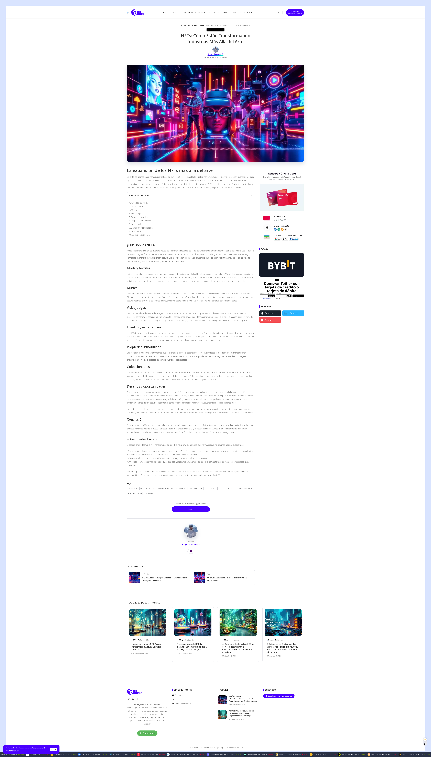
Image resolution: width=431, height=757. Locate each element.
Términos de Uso (13, 751)
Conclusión (136, 231)
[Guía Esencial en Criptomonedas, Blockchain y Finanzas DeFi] (139, 12)
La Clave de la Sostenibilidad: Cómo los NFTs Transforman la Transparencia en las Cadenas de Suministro (238, 648)
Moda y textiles (137, 206)
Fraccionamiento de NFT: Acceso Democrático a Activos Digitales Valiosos (146, 647)
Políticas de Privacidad (39, 748)
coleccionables (132, 488)
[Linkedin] (293, 313)
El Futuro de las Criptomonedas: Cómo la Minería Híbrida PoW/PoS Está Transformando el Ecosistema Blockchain (283, 648)
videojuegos (149, 493)
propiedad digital (211, 488)
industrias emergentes (165, 488)
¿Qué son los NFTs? (139, 202)
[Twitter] (270, 313)
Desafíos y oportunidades (142, 227)
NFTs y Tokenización (196, 25)
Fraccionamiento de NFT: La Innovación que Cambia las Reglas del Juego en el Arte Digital (192, 647)
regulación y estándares (244, 488)
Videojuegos (136, 213)
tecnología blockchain (135, 493)
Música (134, 210)
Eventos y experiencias (141, 217)
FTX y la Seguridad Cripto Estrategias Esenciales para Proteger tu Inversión (164, 579)
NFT (201, 488)
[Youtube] (270, 320)
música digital (193, 488)
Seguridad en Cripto (191, 681)
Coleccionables (137, 224)
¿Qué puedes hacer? (141, 234)
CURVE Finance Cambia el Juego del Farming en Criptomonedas (227, 579)
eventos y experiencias (147, 488)
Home (183, 25)
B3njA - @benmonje (216, 54)
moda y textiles (180, 488)
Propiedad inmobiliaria (141, 220)
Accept (53, 749)
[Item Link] (147, 622)
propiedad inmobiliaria (227, 488)
